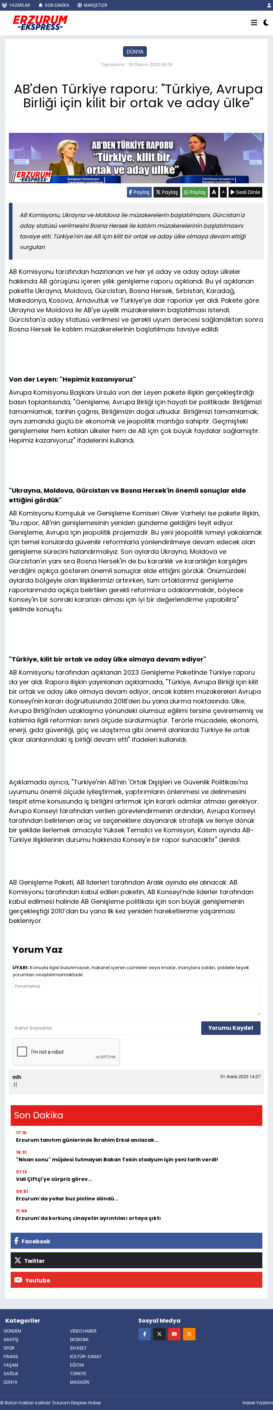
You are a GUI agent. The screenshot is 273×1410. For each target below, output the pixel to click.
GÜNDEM (12, 1331)
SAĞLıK (11, 1374)
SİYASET (78, 1348)
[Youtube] (174, 1333)
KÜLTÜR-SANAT (86, 1357)
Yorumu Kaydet (230, 1028)
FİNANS (11, 1357)
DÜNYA (135, 51)
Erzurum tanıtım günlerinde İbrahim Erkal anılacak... (87, 1140)
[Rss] (189, 1333)
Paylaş (141, 192)
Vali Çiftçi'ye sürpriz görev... (54, 1179)
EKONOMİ (79, 1339)
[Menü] (254, 23)
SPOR (9, 1348)
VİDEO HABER (83, 1331)
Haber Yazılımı (257, 1403)
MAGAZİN (79, 1382)
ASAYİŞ (11, 1339)
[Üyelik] (269, 5)
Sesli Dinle (247, 192)
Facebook (35, 1241)
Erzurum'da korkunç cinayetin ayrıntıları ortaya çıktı (88, 1218)
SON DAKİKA (56, 5)
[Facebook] (144, 1333)
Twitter (34, 1261)
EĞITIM (77, 1365)
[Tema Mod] (266, 23)
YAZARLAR (19, 5)
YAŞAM (11, 1365)
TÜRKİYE (78, 1374)
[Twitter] (159, 1333)
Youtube (37, 1280)
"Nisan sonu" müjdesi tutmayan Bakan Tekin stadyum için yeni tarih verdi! (117, 1159)
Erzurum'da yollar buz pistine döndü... (67, 1198)
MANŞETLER (95, 5)
